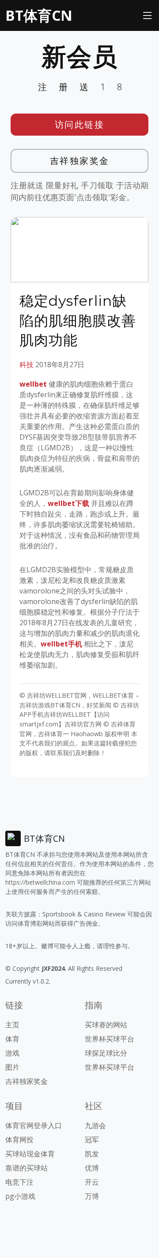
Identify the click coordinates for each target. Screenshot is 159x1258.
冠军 (92, 1139)
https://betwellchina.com (40, 882)
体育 (12, 1039)
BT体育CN (38, 15)
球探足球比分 (106, 1053)
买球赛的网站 (106, 1025)
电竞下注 (19, 1182)
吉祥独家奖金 (80, 161)
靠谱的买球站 (26, 1168)
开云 (92, 1182)
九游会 (95, 1125)
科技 (26, 364)
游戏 (12, 1053)
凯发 (92, 1154)
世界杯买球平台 (109, 1039)
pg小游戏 (20, 1196)
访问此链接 (80, 124)
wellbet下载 (68, 503)
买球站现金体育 (30, 1154)
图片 (12, 1067)
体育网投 (19, 1139)
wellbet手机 (61, 644)
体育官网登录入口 (33, 1125)
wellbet (33, 384)
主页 (12, 1025)
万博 (92, 1196)
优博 (92, 1168)
